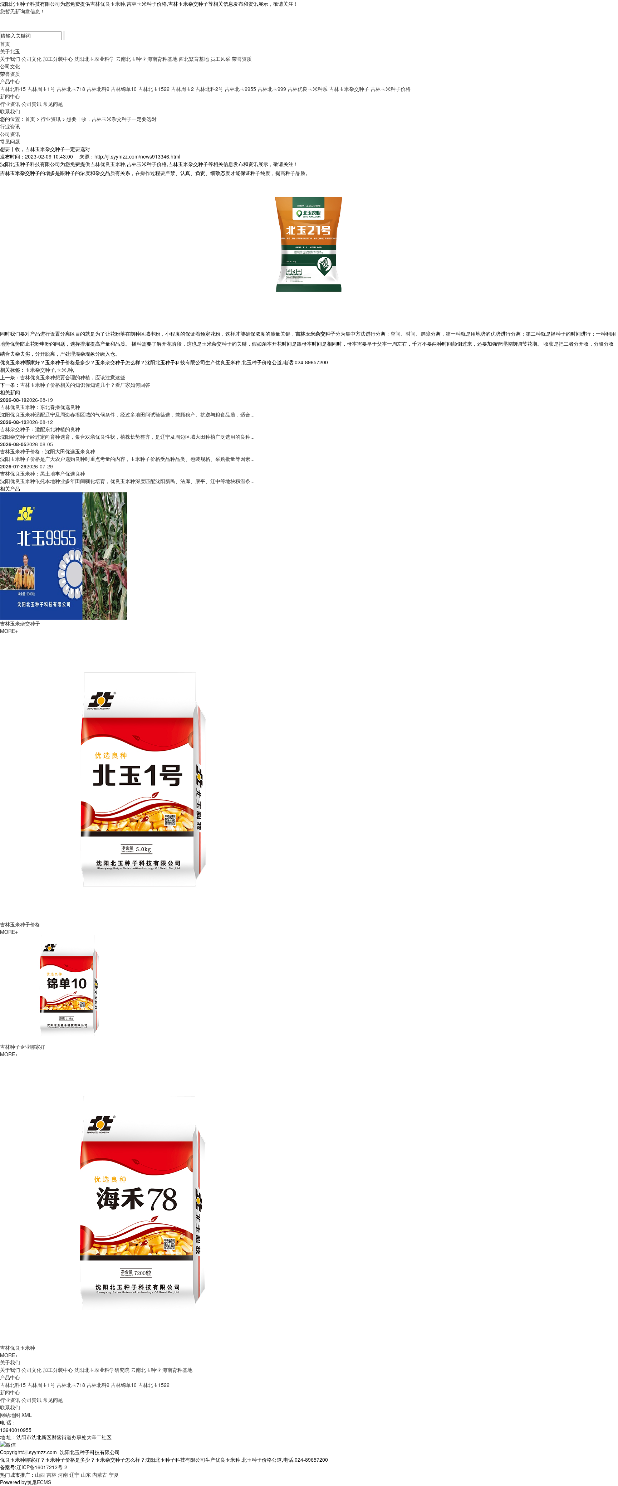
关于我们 (10, 58)
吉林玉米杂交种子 (349, 88)
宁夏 (114, 1474)
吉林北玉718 (71, 88)
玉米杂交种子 (40, 369)
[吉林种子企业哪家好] (71, 988)
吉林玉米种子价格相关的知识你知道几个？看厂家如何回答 (85, 384)
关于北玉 (10, 51)
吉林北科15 (13, 88)
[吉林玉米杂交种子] (63, 555)
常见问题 (53, 103)
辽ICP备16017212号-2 (41, 1467)
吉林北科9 (98, 88)
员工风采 (220, 58)
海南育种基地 (162, 58)
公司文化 (31, 58)
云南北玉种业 (131, 58)
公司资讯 (31, 103)
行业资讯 (10, 103)
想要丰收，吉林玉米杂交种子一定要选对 (112, 118)
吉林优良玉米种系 (308, 88)
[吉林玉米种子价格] (143, 776)
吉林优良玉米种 (107, 3)
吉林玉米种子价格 (391, 88)
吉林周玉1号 (41, 88)
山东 (86, 1474)
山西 (40, 1474)
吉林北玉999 (272, 88)
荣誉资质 (242, 58)
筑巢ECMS (39, 1482)
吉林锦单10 (124, 88)
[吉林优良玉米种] (143, 1199)
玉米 (62, 369)
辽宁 (74, 1474)
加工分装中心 (58, 58)
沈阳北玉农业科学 (94, 58)
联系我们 (10, 111)
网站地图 (10, 1414)
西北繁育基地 (194, 58)
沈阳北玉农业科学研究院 (101, 1369)
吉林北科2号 (209, 88)
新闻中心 (10, 96)
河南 (63, 1474)
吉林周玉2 (182, 88)
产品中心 (10, 81)
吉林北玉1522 (154, 88)
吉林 (51, 1474)
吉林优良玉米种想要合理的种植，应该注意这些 (72, 377)
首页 (5, 43)
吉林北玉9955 (240, 88)
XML (26, 1414)
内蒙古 (99, 1474)
